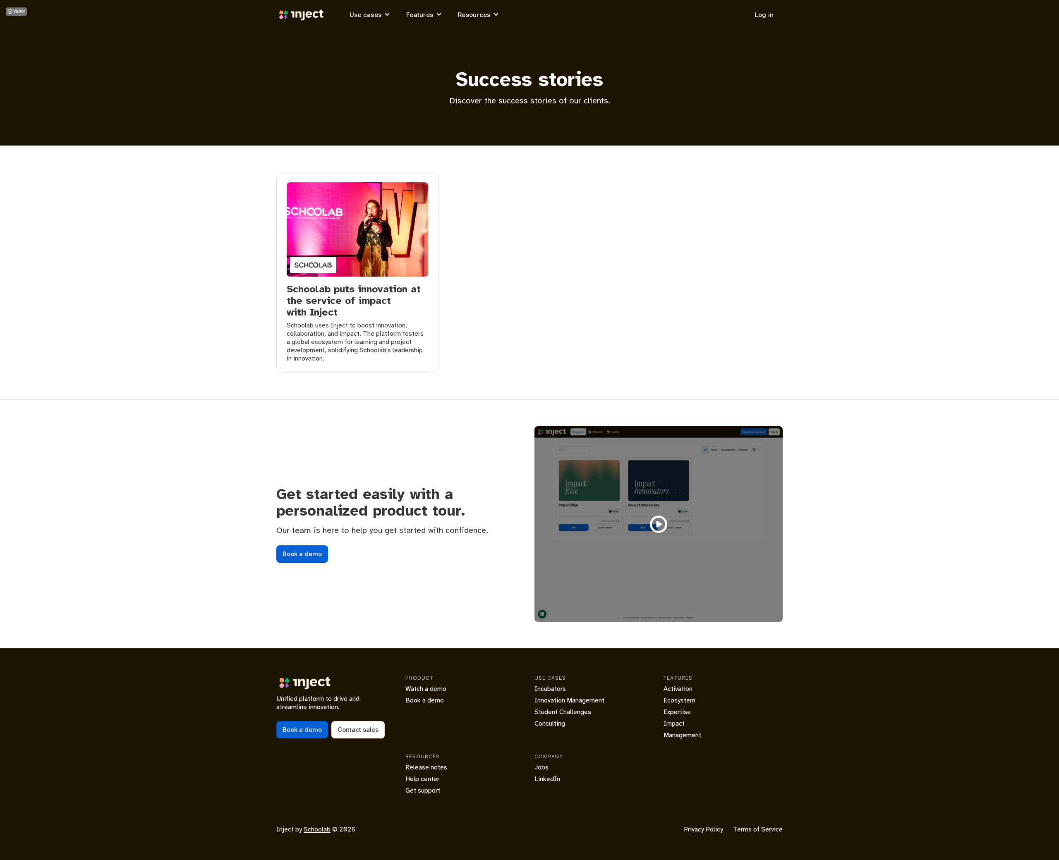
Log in (764, 15)
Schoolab (317, 829)
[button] (370, 15)
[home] (301, 15)
